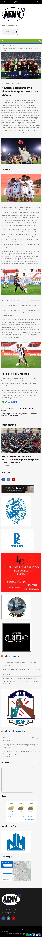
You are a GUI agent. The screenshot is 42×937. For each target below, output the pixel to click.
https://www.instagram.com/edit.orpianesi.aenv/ (37, 1)
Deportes (13, 83)
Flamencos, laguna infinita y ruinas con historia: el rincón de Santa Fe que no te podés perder (22, 752)
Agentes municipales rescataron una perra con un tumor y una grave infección (21, 670)
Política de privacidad (8, 913)
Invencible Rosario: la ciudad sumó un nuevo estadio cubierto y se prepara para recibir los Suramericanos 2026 (21, 680)
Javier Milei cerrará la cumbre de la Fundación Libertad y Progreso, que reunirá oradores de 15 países (20, 459)
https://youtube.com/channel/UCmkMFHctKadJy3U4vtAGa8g (40, 1)
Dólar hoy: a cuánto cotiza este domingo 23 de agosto (20, 745)
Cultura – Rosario (11, 656)
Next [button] (39, 448)
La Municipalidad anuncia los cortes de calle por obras (20, 663)
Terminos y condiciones (9, 909)
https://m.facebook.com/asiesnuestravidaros (3, 479)
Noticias (19, 83)
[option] (21, 447)
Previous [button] (3, 448)
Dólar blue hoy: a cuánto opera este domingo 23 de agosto (22, 738)
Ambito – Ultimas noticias (14, 731)
